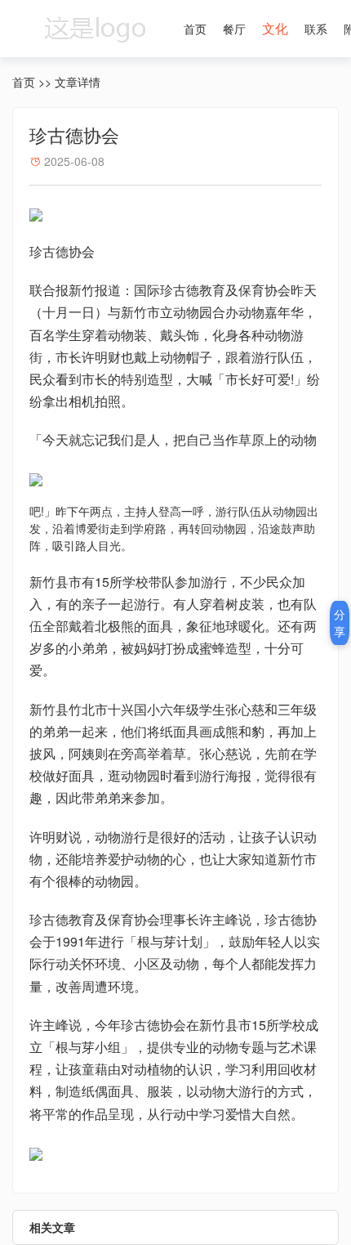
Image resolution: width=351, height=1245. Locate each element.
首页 (195, 28)
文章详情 (77, 82)
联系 (315, 28)
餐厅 (234, 28)
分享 (339, 622)
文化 (275, 28)
